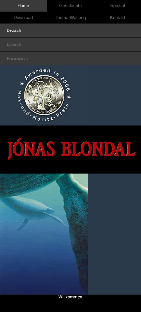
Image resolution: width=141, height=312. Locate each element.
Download (23, 17)
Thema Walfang (70, 17)
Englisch (14, 44)
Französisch (17, 58)
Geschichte (70, 5)
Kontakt (117, 17)
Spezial (117, 5)
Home (23, 5)
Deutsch (14, 30)
